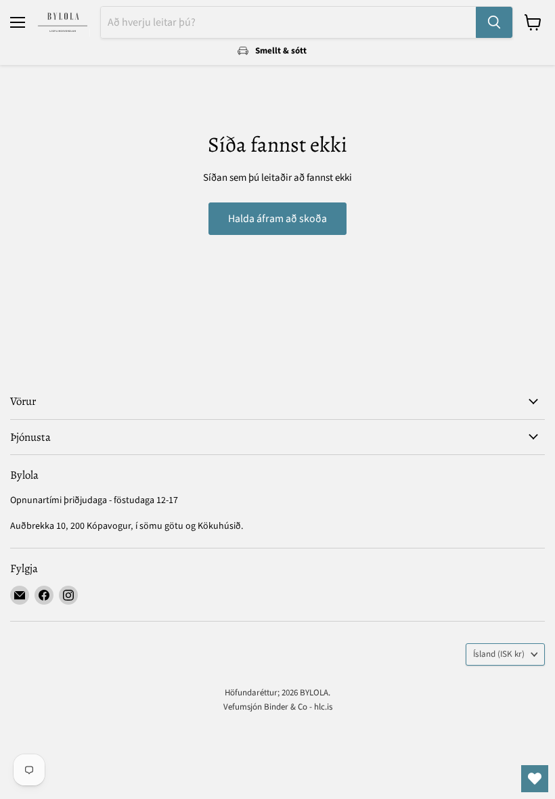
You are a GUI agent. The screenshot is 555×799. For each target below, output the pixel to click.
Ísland (499, 654)
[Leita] (494, 22)
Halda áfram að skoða (277, 218)
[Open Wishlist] (534, 778)
